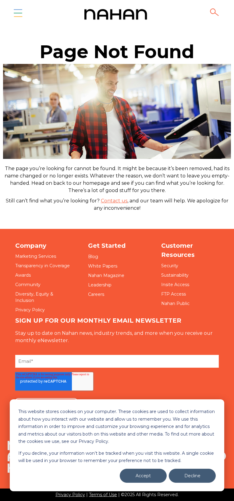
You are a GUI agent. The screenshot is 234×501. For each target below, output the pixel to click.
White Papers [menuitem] (102, 266)
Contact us (114, 201)
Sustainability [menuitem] (175, 275)
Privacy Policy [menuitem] (30, 310)
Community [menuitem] (28, 284)
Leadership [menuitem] (100, 285)
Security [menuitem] (169, 265)
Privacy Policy (70, 494)
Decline (192, 475)
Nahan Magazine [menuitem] (106, 275)
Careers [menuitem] (96, 294)
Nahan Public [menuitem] (175, 303)
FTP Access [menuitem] (173, 294)
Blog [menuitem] (93, 256)
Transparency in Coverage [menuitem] (42, 265)
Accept (143, 475)
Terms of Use (103, 494)
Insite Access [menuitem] (175, 284)
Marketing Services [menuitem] (35, 256)
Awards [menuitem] (23, 275)
